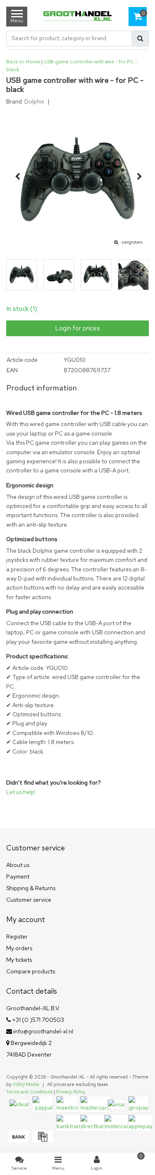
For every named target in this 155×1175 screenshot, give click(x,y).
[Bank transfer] (18, 1140)
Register (17, 936)
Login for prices (77, 328)
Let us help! (21, 792)
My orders (19, 948)
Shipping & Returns (30, 888)
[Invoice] (41, 1140)
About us (17, 865)
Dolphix (34, 101)
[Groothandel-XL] (77, 16)
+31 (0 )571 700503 (37, 1019)
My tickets (19, 959)
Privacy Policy (71, 1092)
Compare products (30, 971)
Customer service (28, 899)
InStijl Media (26, 1084)
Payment (17, 876)
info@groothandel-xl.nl (43, 1031)
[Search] (140, 38)
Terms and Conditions (29, 1092)
